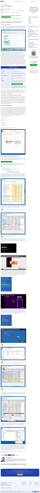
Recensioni (21, 1)
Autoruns (12, 209)
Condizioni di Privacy (17, 163)
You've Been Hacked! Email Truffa (32, 47)
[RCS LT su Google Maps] (1, 488)
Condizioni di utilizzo (22, 163)
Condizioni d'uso (18, 491)
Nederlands (30, 22)
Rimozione (14, 12)
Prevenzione (17, 12)
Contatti (30, 483)
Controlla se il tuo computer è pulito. (8, 170)
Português (30, 21)
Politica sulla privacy (11, 491)
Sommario (10, 12)
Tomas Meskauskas (4, 10)
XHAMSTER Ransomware (31, 43)
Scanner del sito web (37, 483)
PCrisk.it (2, 4)
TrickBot (12, 90)
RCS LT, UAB (2, 482)
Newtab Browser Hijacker (31, 42)
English (29, 18)
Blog (23, 1)
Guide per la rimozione (16, 1)
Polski (29, 23)
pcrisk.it (7, 484)
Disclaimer (15, 491)
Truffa (2, 7)
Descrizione (6, 12)
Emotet (14, 90)
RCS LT (31, 73)
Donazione (20, 474)
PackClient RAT (30, 29)
